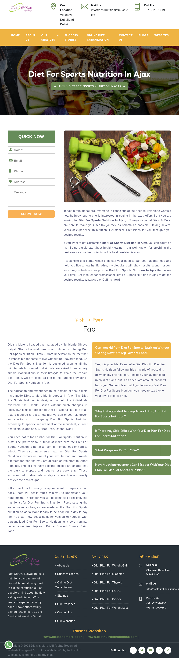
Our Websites (65, 621)
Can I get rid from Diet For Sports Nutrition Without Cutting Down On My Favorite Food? (132, 350)
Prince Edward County (62, 526)
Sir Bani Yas (46, 428)
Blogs (143, 35)
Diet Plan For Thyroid (107, 582)
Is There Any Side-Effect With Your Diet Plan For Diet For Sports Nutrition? (132, 433)
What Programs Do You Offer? (117, 450)
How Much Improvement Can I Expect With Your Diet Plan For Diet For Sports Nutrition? (133, 467)
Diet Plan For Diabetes (108, 573)
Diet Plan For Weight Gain (111, 565)
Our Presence (65, 604)
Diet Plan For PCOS (107, 590)
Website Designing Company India (31, 654)
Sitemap (62, 595)
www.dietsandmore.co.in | (64, 637)
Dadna (60, 428)
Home (15, 35)
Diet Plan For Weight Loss (111, 607)
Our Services (48, 37)
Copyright (14, 645)
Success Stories (71, 37)
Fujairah (38, 526)
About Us (30, 37)
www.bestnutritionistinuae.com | (113, 637)
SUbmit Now (31, 214)
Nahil (69, 428)
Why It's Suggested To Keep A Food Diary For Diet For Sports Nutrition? (131, 413)
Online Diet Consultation (98, 37)
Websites (161, 35)
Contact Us (126, 37)
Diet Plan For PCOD (107, 599)
